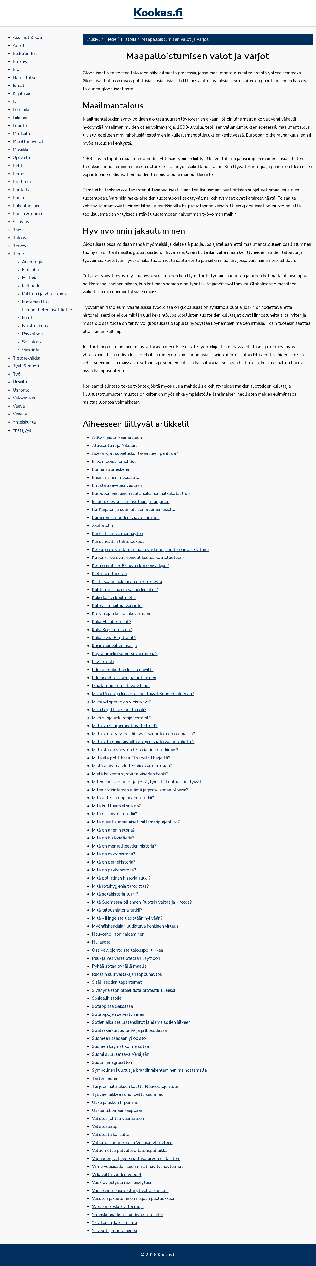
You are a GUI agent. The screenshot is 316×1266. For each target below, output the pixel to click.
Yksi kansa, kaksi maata (114, 1223)
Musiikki (20, 150)
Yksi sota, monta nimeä (114, 1231)
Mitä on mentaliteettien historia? (124, 846)
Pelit (17, 166)
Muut (27, 318)
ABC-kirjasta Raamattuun (117, 437)
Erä (16, 70)
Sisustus (21, 222)
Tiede (18, 254)
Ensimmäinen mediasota (115, 478)
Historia (29, 278)
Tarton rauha (104, 1078)
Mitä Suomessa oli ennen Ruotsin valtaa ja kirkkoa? (142, 902)
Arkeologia (32, 262)
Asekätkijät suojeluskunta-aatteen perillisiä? (135, 453)
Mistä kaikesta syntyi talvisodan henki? (130, 774)
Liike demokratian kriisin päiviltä (123, 670)
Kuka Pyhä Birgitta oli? (114, 638)
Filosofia (30, 270)
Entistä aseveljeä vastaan (117, 485)
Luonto (20, 126)
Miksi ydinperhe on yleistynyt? (121, 702)
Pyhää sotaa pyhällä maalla (119, 966)
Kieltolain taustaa (109, 574)
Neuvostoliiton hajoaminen (118, 934)
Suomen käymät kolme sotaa (120, 1046)
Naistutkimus (35, 326)
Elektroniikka (25, 54)
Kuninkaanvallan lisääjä (114, 646)
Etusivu (93, 39)
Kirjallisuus (23, 94)
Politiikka (22, 182)
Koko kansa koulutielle (114, 598)
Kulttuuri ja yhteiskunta (44, 294)
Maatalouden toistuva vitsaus (121, 686)
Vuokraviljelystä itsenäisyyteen (122, 1183)
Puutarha (22, 190)
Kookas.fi (158, 13)
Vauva (19, 406)
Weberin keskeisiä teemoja (118, 1207)
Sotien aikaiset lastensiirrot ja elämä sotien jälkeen (141, 1022)
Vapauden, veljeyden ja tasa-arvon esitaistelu (136, 1159)
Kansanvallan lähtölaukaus (118, 542)
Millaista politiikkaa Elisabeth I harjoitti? (131, 758)
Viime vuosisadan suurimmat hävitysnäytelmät (137, 1167)
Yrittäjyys (22, 430)
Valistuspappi (105, 1126)
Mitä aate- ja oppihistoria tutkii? (123, 798)
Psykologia (33, 334)
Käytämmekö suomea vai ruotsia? (125, 654)
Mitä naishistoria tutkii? (114, 814)
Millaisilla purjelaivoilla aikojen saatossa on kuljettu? (143, 742)
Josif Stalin (102, 526)
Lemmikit (22, 110)
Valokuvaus (24, 398)
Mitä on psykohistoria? (114, 870)
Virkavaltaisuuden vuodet (117, 1175)
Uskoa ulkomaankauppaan (117, 1110)
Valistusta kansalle (110, 1135)
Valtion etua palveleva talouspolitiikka (129, 1151)
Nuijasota (101, 942)
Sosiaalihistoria (106, 998)
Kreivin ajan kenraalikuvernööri (121, 614)
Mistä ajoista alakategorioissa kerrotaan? (132, 766)
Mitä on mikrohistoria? (113, 854)
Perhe (18, 174)
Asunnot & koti (27, 38)
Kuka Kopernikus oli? (112, 630)
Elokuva (20, 62)
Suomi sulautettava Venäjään (120, 1054)
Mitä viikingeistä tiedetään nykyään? (127, 918)
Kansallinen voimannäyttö (117, 534)
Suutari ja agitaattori (112, 1062)
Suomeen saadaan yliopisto (119, 1038)
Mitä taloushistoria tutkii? (117, 910)
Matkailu (21, 134)
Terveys (20, 246)
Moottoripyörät (28, 142)
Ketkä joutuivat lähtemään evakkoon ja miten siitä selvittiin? (150, 550)
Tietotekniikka (26, 358)
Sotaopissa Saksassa (112, 1006)
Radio (18, 198)
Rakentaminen (26, 206)
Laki (17, 102)
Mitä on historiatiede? (113, 838)
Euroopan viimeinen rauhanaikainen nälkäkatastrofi (141, 494)
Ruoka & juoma (27, 214)
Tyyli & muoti (26, 366)
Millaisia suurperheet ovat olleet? (125, 726)
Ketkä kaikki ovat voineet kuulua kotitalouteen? (138, 558)
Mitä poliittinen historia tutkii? (121, 878)
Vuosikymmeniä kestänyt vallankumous (130, 1191)
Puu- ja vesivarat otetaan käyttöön (126, 958)
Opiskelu (21, 158)
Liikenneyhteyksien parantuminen (124, 678)
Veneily (20, 414)
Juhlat (18, 86)
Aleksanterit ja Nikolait (114, 446)
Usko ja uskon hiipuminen (116, 1103)
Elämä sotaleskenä (110, 469)
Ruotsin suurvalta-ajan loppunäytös (127, 974)
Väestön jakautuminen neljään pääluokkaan (134, 1199)
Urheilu (20, 382)
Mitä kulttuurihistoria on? (116, 806)
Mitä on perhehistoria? (113, 862)
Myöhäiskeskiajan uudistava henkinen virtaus (135, 926)
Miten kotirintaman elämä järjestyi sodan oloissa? (140, 790)
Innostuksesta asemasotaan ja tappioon (131, 502)
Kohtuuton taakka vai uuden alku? (125, 590)
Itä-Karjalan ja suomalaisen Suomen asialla (133, 510)
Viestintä (31, 350)
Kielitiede (31, 286)
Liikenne (20, 118)
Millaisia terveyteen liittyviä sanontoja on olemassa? (143, 734)
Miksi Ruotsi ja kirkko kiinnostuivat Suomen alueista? (143, 694)
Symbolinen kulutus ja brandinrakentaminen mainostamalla (149, 1070)
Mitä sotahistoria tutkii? (115, 894)
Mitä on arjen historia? (113, 830)
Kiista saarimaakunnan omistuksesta (127, 582)
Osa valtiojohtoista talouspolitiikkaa (127, 950)
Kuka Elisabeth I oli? (111, 622)
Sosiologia (32, 342)
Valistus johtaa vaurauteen (118, 1119)
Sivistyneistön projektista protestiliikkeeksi (133, 990)
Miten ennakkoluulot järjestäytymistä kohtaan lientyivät (146, 782)
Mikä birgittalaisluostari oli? (119, 710)
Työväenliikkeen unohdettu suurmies (127, 1094)
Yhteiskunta (24, 422)
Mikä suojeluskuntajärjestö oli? (122, 718)
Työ (16, 374)
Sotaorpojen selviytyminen (118, 1014)
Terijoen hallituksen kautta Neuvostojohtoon (135, 1087)
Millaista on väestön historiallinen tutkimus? (135, 750)
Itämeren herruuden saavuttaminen (126, 518)
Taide (18, 230)
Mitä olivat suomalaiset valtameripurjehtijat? (136, 822)
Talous (19, 238)
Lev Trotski (103, 662)
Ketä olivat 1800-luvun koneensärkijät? (130, 566)
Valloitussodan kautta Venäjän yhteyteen (132, 1143)
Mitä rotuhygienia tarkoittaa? (120, 886)
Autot (19, 46)
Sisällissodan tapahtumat (117, 982)
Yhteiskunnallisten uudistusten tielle (127, 1215)
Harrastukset (25, 78)
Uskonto (21, 390)
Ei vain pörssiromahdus (114, 462)
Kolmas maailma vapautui (117, 606)
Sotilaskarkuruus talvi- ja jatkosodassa (129, 1030)
